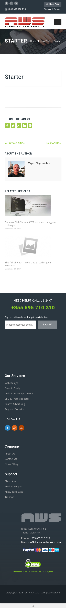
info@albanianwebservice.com (44, 542)
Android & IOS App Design (19, 393)
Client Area (53, 4)
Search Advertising (15, 404)
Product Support (14, 486)
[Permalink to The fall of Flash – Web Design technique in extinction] (33, 246)
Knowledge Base (14, 491)
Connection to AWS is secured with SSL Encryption (33, 572)
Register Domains (14, 409)
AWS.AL (35, 592)
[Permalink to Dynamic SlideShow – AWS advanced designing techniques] (33, 206)
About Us (10, 453)
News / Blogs (12, 464)
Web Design (11, 383)
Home (33, 41)
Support (57, 9)
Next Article (53, 143)
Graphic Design (13, 388)
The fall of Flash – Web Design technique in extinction (28, 264)
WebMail (48, 9)
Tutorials (9, 497)
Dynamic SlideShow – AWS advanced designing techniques (30, 223)
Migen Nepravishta (39, 163)
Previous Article (15, 143)
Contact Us (11, 458)
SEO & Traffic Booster (17, 398)
